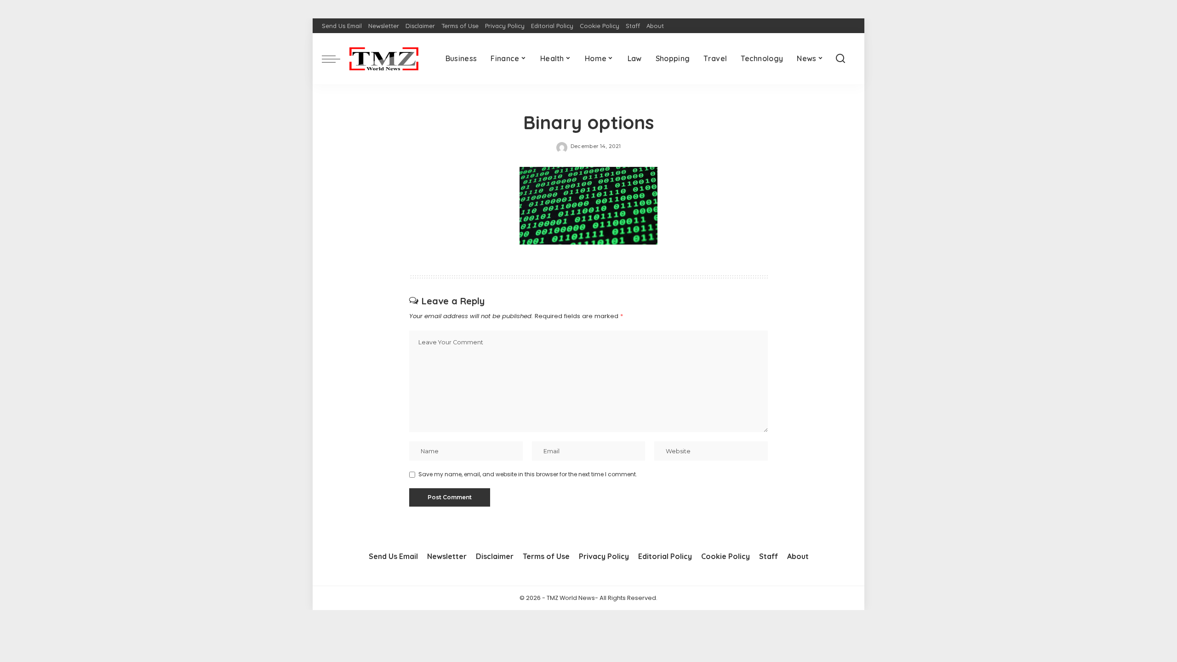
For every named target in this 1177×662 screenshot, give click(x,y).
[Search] (840, 58)
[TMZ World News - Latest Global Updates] (383, 58)
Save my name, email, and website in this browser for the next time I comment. (527, 474)
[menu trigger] (335, 58)
